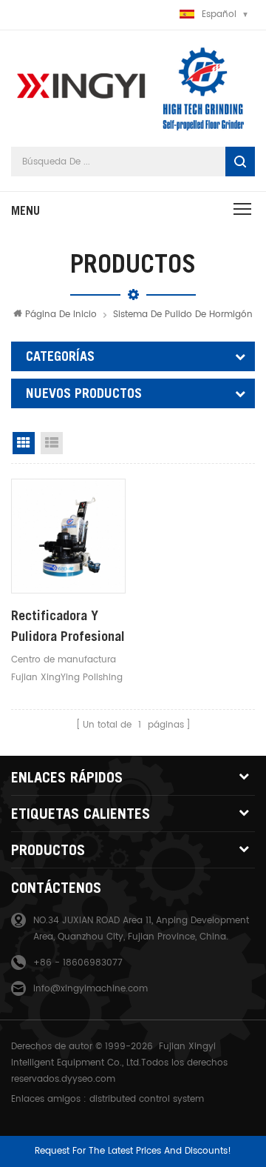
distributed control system (146, 1099)
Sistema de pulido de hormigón (183, 314)
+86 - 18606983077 (78, 963)
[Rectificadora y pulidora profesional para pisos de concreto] (68, 536)
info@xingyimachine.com (90, 989)
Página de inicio (61, 314)
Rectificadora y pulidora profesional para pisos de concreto (68, 627)
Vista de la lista (52, 443)
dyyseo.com (88, 1079)
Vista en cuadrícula (24, 443)
